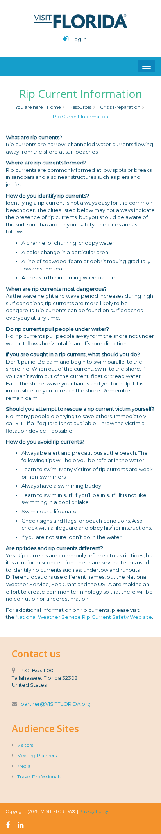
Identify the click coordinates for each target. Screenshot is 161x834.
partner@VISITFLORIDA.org (56, 704)
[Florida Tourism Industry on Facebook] (8, 825)
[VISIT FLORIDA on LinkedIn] (20, 825)
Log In (79, 39)
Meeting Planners (37, 755)
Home (54, 107)
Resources (80, 107)
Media (23, 766)
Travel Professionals (39, 776)
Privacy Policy (93, 811)
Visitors (25, 745)
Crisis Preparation (120, 107)
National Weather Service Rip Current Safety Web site (84, 617)
